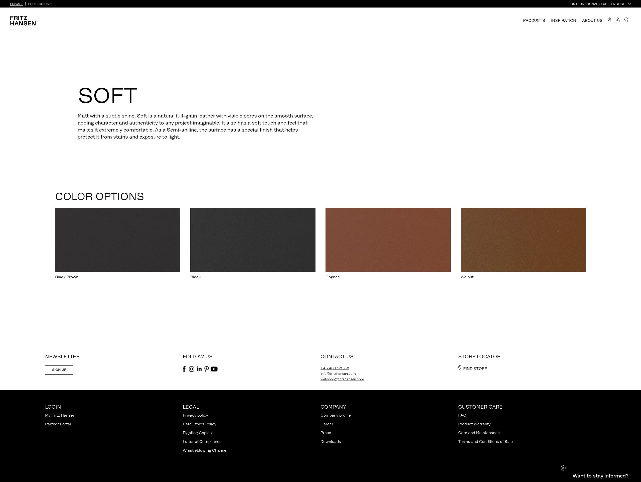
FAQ (462, 415)
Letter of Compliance (202, 441)
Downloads (330, 441)
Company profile (335, 415)
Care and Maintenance (479, 433)
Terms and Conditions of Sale (485, 441)
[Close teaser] (563, 467)
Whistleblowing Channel (205, 450)
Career (326, 424)
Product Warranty (474, 424)
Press (325, 433)
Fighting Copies (197, 433)
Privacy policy (195, 415)
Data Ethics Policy (199, 424)
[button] (600, 475)
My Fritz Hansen (60, 415)
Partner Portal (58, 424)
